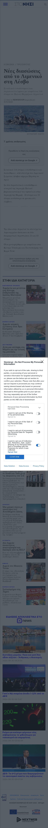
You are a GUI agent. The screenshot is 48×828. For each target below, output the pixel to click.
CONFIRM (14, 457)
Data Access (24, 466)
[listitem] (24, 407)
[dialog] (24, 414)
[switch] (38, 413)
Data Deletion (9, 466)
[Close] (43, 362)
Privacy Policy (38, 466)
